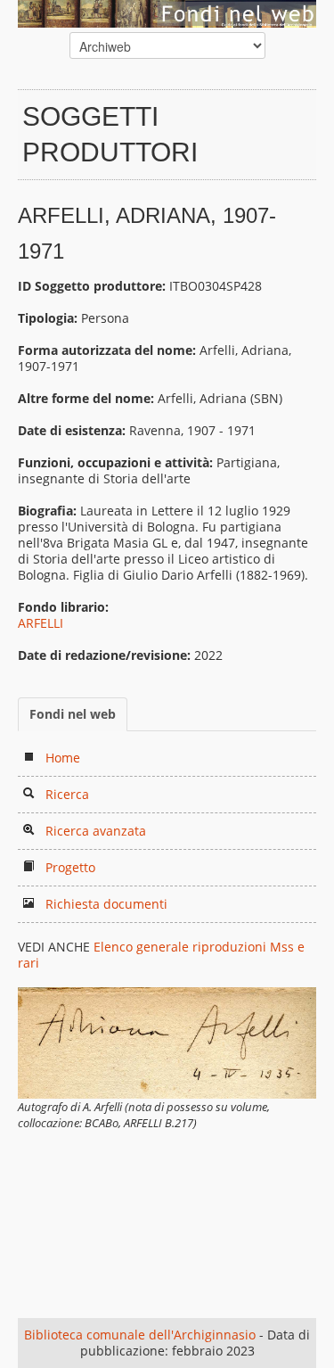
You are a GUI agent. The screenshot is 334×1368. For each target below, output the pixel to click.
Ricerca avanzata (95, 830)
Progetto (70, 867)
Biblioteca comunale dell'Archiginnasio (140, 1334)
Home (62, 757)
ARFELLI (40, 622)
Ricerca (67, 794)
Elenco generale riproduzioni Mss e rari (161, 954)
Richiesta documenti (106, 903)
